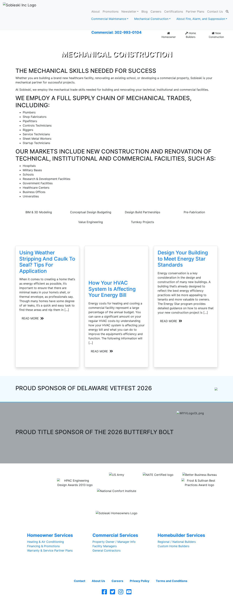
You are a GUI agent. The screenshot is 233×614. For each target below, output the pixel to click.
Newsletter (128, 11)
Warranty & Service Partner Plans (50, 550)
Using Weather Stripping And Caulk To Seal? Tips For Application (47, 261)
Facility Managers (104, 546)
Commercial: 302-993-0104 (116, 32)
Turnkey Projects (142, 222)
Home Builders (191, 35)
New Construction (216, 35)
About (95, 11)
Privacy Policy (139, 581)
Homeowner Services (50, 535)
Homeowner (168, 36)
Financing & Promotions (43, 546)
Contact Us (215, 11)
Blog (144, 11)
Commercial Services (115, 535)
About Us (98, 581)
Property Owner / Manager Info (114, 542)
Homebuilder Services (181, 535)
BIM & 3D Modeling (38, 212)
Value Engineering (90, 222)
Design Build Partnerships (142, 212)
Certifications (173, 11)
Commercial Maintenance (108, 19)
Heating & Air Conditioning (45, 542)
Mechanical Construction (151, 19)
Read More (31, 318)
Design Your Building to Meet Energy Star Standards (183, 258)
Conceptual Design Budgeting (90, 212)
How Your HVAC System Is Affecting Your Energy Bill (112, 289)
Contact (79, 581)
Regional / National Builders (177, 542)
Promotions (111, 11)
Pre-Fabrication (194, 212)
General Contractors (106, 550)
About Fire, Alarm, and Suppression (200, 19)
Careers (156, 11)
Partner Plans (195, 11)
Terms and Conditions (171, 581)
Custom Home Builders (173, 546)
